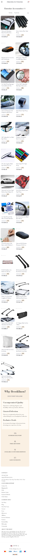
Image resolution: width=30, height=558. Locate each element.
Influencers (4, 513)
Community (4, 526)
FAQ (3, 490)
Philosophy (4, 524)
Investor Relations (6, 517)
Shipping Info (5, 488)
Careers (3, 509)
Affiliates (4, 515)
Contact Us (4, 486)
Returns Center (5, 492)
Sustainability (5, 522)
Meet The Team (5, 506)
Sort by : (11, 12)
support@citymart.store (7, 477)
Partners (3, 519)
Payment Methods (6, 494)
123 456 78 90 (5, 475)
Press (3, 511)
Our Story (4, 502)
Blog (3, 504)
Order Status (5, 496)
